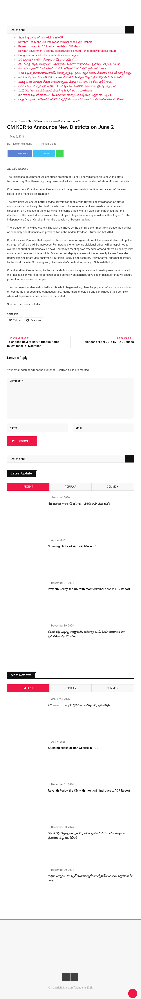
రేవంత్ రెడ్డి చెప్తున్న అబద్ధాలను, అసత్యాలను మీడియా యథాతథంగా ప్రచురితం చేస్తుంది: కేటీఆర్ (69, 64)
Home (13, 121)
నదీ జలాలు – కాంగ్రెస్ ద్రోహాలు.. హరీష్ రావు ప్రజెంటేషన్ (48, 59)
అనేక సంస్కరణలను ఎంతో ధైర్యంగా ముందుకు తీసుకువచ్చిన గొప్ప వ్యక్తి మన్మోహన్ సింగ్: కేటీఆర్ (70, 77)
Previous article (19, 337)
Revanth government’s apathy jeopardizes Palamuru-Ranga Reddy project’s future (67, 50)
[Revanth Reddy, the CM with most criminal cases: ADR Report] (26, 601)
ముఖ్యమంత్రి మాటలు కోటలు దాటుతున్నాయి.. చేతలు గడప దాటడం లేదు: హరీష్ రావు (65, 81)
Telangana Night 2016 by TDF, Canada (108, 342)
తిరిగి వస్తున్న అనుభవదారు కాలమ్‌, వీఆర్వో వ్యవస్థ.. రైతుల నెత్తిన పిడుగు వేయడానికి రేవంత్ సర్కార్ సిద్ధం (75, 73)
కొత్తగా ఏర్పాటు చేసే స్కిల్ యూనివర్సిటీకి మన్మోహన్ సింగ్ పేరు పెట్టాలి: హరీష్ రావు (62, 68)
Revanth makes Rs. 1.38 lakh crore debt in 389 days (49, 46)
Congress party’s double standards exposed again (48, 55)
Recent (28, 486)
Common (112, 486)
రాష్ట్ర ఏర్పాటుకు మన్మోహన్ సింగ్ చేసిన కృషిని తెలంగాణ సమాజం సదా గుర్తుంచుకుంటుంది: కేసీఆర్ (71, 99)
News (22, 121)
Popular (70, 486)
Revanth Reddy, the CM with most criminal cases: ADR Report (55, 42)
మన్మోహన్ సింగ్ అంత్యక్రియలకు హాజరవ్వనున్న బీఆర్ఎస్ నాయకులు (55, 90)
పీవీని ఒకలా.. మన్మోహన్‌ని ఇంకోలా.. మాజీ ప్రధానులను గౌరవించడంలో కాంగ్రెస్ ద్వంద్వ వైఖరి (67, 86)
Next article (124, 337)
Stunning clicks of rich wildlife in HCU (40, 37)
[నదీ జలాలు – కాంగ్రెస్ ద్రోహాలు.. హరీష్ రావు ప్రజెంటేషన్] (26, 515)
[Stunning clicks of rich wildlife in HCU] (26, 558)
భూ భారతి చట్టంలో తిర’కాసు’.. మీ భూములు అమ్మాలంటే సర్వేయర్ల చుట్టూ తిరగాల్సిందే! (65, 95)
